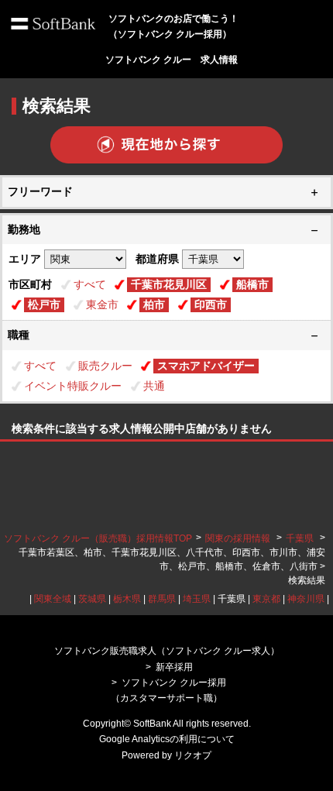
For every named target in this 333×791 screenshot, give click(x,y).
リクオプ (192, 755)
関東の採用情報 (239, 538)
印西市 (210, 304)
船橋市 (252, 284)
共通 (154, 386)
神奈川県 (305, 598)
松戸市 (44, 304)
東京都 (266, 598)
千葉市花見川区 (169, 284)
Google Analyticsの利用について (167, 739)
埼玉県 (197, 598)
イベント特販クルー (73, 386)
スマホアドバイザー (206, 365)
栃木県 (127, 598)
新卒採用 (174, 667)
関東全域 (52, 598)
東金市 (102, 304)
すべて (90, 284)
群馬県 (162, 598)
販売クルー (105, 365)
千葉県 (300, 538)
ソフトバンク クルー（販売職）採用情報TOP (98, 538)
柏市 (154, 304)
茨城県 (92, 598)
